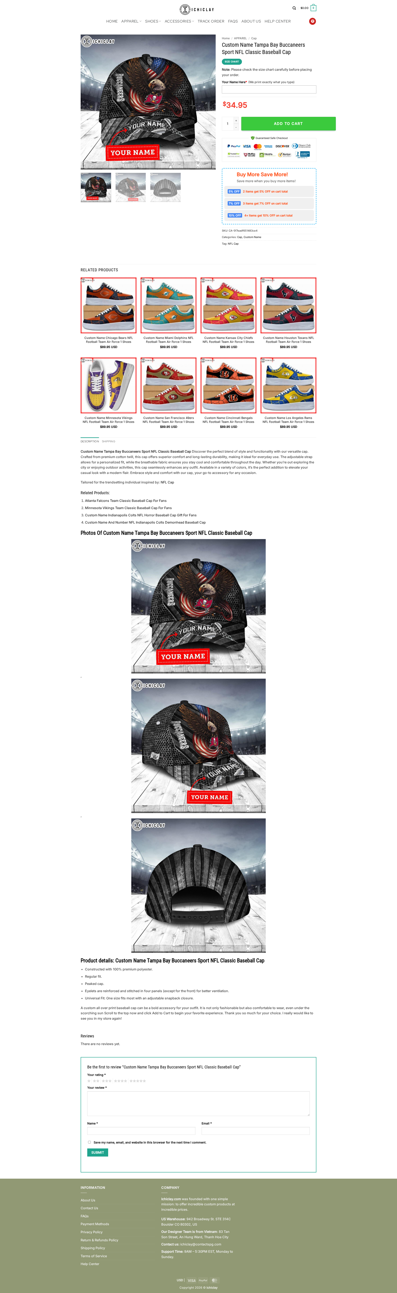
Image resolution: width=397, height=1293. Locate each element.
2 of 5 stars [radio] (95, 1081)
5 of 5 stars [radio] (137, 1081)
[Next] (207, 102)
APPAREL (130, 21)
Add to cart (288, 123)
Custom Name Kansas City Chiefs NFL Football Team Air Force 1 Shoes (228, 339)
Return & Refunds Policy (99, 1240)
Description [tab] (90, 441)
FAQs (233, 21)
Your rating (96, 1075)
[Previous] (88, 102)
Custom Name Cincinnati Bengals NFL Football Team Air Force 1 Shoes (228, 419)
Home (112, 21)
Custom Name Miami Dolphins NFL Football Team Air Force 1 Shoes (168, 339)
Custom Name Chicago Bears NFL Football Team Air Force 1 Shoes (108, 339)
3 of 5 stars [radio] (106, 1081)
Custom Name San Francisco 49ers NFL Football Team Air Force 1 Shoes (168, 419)
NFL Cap (233, 243)
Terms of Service (94, 1256)
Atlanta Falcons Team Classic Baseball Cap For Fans (126, 501)
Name (92, 1123)
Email (207, 1123)
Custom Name (252, 237)
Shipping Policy (93, 1248)
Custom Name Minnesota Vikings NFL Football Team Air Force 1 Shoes (108, 419)
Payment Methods (95, 1224)
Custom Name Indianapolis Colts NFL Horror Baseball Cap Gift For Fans (141, 515)
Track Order (211, 21)
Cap (254, 38)
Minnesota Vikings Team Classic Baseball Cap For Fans (128, 508)
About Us (251, 21)
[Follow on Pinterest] (312, 21)
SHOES (151, 21)
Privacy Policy (92, 1232)
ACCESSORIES (178, 21)
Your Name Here (234, 82)
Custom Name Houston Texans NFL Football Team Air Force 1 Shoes (288, 339)
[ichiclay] (198, 8)
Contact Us (89, 1208)
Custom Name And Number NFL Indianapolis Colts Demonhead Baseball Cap (145, 522)
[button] (294, 8)
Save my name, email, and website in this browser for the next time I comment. (150, 1142)
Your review (97, 1087)
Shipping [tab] (108, 441)
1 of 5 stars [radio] (88, 1081)
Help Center (278, 21)
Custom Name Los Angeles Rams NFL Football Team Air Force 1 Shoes (288, 419)
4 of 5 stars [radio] (120, 1081)
